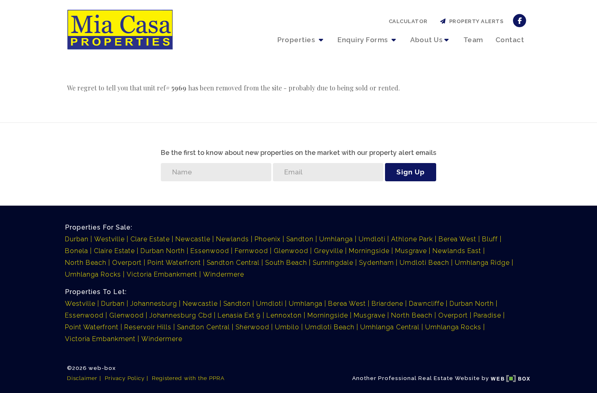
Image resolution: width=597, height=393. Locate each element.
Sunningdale (333, 262)
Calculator (408, 21)
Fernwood (251, 251)
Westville (109, 239)
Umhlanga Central (390, 327)
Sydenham (376, 262)
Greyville (328, 251)
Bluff (490, 239)
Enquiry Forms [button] (363, 40)
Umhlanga (336, 239)
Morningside (369, 251)
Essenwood (209, 251)
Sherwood (252, 327)
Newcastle (192, 239)
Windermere (223, 274)
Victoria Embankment (162, 274)
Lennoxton (284, 315)
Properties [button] (297, 40)
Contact (509, 40)
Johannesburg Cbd (180, 315)
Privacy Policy (125, 378)
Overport (127, 262)
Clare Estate (150, 239)
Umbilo (287, 327)
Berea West (457, 239)
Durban (77, 239)
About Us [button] (426, 40)
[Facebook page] (519, 20)
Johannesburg (153, 303)
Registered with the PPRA (188, 378)
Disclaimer (82, 378)
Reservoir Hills (147, 327)
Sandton (300, 239)
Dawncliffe (426, 303)
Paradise (487, 315)
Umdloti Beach (424, 262)
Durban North (163, 251)
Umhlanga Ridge (482, 262)
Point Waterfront (174, 262)
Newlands (232, 239)
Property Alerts (475, 21)
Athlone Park (412, 239)
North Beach (85, 262)
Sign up (410, 172)
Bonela (76, 251)
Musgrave (411, 251)
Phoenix (268, 239)
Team (473, 40)
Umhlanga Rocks (93, 274)
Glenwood (291, 251)
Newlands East (457, 251)
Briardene (387, 303)
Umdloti (372, 239)
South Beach (286, 262)
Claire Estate (114, 251)
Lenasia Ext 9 (239, 315)
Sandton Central (233, 262)
